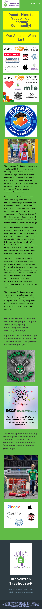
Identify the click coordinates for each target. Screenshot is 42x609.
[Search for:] (38, 4)
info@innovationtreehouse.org (21, 592)
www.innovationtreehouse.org (20, 589)
